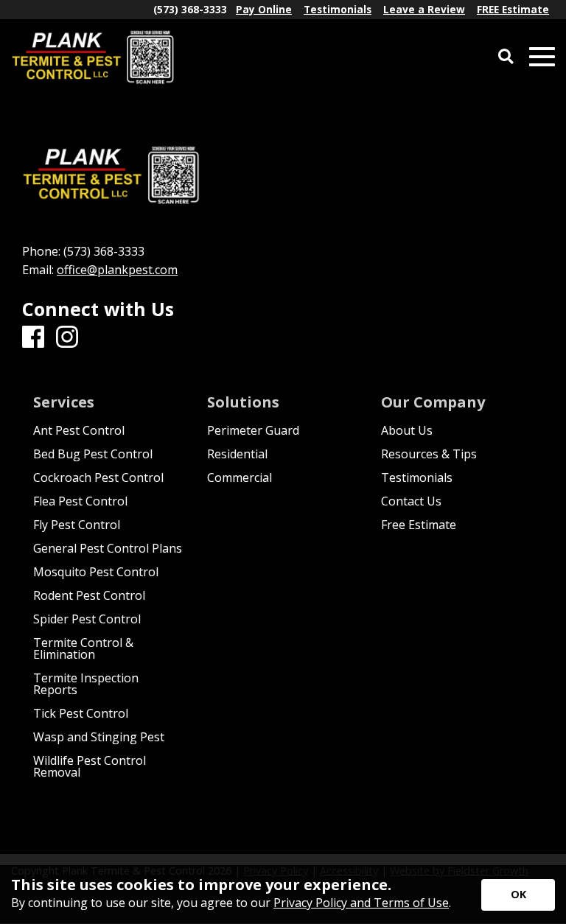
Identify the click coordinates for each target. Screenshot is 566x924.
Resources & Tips (429, 454)
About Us (407, 430)
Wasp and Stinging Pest (98, 737)
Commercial (239, 477)
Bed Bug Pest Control (93, 454)
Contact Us (411, 501)
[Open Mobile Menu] (542, 57)
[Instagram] (67, 337)
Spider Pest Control (87, 619)
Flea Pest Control (80, 501)
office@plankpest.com (117, 270)
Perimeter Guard (253, 430)
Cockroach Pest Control (98, 477)
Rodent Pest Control (89, 595)
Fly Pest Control (76, 525)
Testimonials (417, 477)
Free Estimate (418, 525)
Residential (237, 454)
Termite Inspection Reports (86, 684)
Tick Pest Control (80, 713)
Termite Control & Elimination (83, 648)
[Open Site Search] (506, 57)
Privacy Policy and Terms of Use (361, 903)
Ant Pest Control (79, 430)
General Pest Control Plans (107, 548)
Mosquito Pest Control (95, 572)
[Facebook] (33, 337)
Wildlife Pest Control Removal (89, 766)
